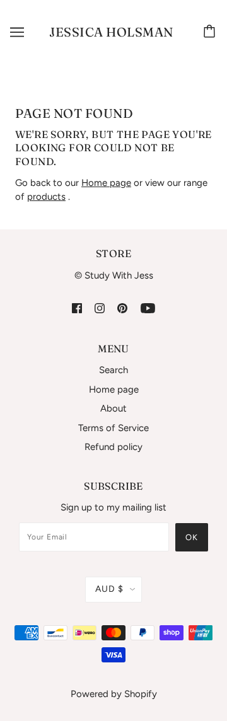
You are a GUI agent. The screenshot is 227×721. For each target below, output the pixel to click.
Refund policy (113, 447)
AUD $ (109, 589)
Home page (106, 182)
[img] (77, 307)
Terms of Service (113, 428)
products (46, 196)
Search (113, 370)
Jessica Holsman (111, 32)
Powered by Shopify (114, 694)
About (113, 408)
